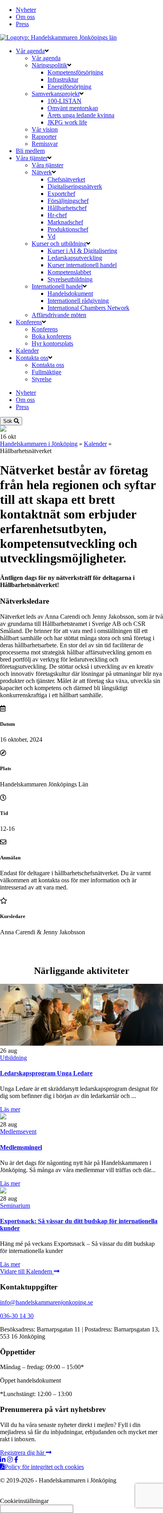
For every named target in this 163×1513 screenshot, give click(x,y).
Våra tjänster (31, 158)
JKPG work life (67, 122)
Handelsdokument (70, 293)
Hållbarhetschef (67, 208)
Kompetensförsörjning (75, 72)
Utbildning (13, 1057)
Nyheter (26, 9)
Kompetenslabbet (69, 272)
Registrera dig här (23, 1452)
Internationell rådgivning (78, 300)
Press (22, 24)
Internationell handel (57, 286)
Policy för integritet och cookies (44, 1466)
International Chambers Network (88, 307)
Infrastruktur (62, 79)
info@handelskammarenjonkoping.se (46, 1302)
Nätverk (42, 172)
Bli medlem (30, 150)
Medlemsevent (18, 1131)
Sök (8, 421)
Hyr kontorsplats (52, 343)
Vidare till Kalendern (27, 1271)
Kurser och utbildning (59, 243)
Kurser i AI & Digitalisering (82, 250)
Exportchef (61, 193)
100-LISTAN (64, 101)
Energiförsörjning (69, 86)
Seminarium (15, 1205)
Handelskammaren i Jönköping (39, 443)
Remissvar (45, 143)
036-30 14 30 (17, 1315)
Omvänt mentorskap (72, 108)
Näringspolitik (49, 65)
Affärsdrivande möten (59, 315)
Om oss (25, 16)
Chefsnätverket (66, 179)
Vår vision (45, 129)
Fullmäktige (46, 372)
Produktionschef (67, 229)
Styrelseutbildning (70, 279)
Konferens (29, 322)
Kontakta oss (32, 357)
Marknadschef (65, 222)
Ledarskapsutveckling (74, 257)
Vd (51, 236)
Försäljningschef (68, 200)
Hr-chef (57, 215)
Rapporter (44, 136)
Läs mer (10, 1109)
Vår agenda (30, 51)
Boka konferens (51, 336)
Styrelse (41, 379)
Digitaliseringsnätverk (74, 186)
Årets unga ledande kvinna (80, 115)
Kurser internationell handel (82, 265)
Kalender (27, 350)
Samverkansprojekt (56, 93)
